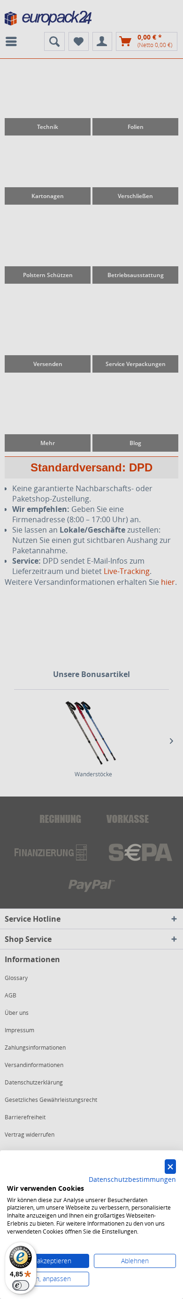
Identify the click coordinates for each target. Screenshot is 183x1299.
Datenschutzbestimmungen (132, 1179)
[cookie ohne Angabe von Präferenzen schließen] (170, 1166)
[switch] (20, 1285)
